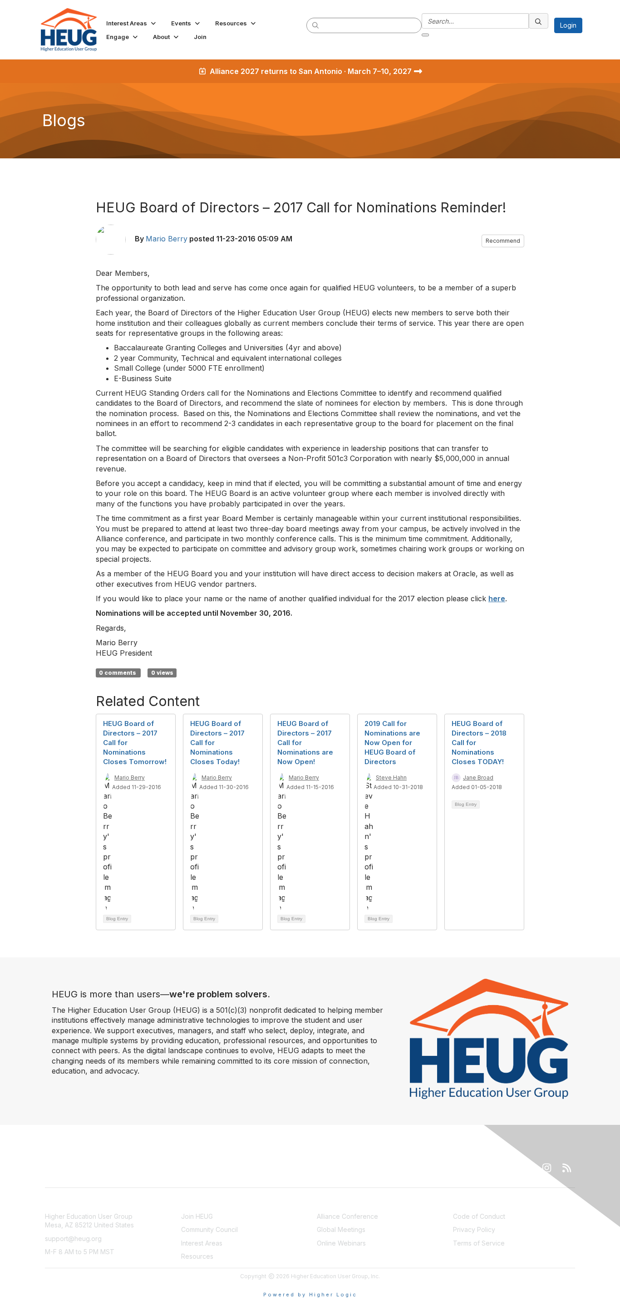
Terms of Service (479, 1243)
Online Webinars (341, 1243)
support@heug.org (73, 1238)
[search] (315, 25)
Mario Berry (166, 238)
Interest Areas (201, 1243)
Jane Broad (478, 777)
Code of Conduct (479, 1216)
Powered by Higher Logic (310, 1294)
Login (568, 25)
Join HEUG (197, 1216)
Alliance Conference (347, 1216)
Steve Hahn (391, 777)
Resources (197, 1256)
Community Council (209, 1229)
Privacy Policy (474, 1229)
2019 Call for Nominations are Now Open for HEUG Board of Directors (392, 742)
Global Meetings (341, 1229)
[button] (131, 23)
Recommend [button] (503, 240)
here (496, 598)
